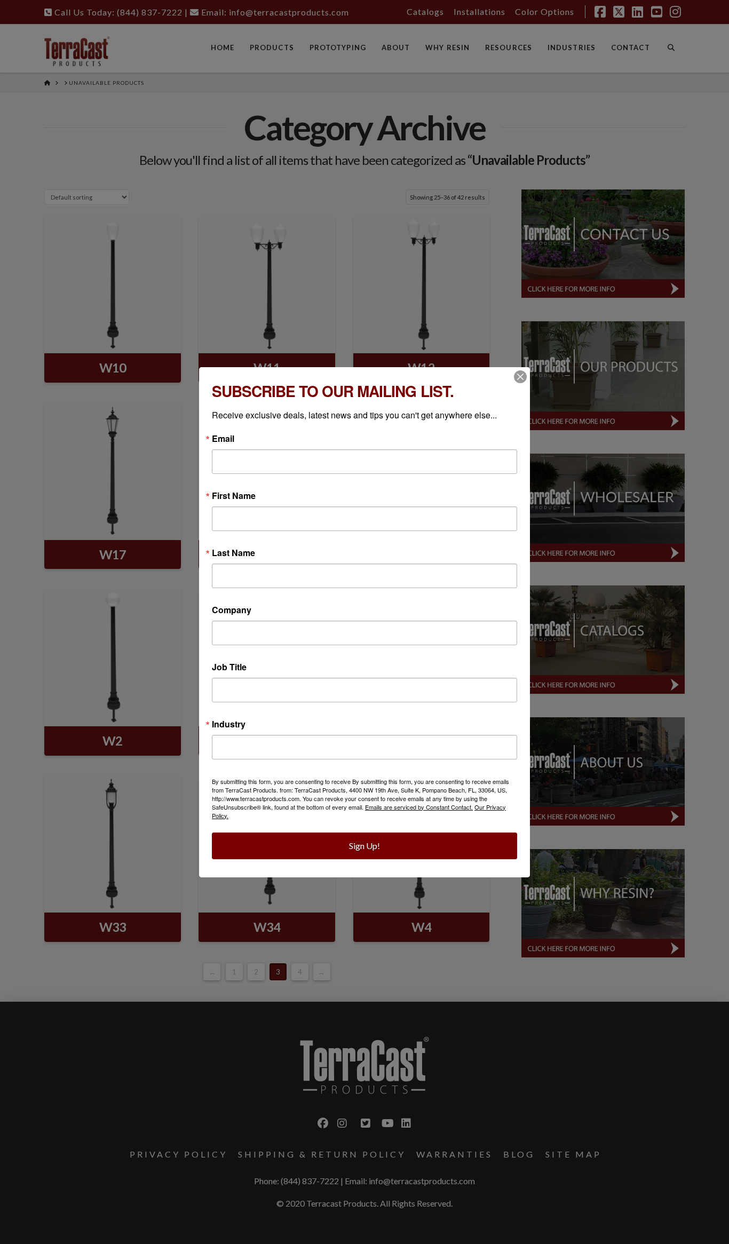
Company (231, 610)
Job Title (229, 667)
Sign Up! (364, 846)
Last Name (233, 553)
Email (223, 438)
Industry (228, 724)
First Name (234, 496)
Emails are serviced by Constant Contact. (419, 807)
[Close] (520, 376)
